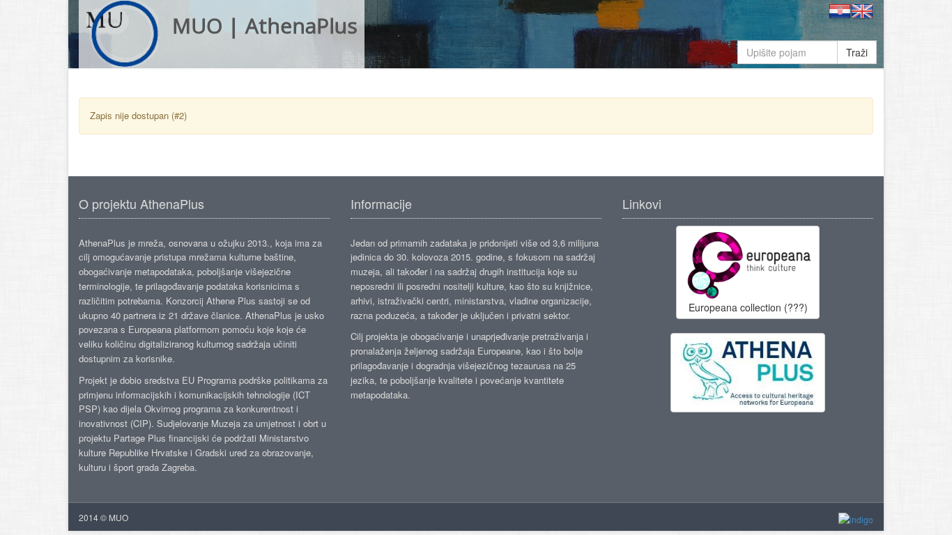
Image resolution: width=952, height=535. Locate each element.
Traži (857, 52)
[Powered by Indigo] (855, 518)
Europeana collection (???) (748, 307)
